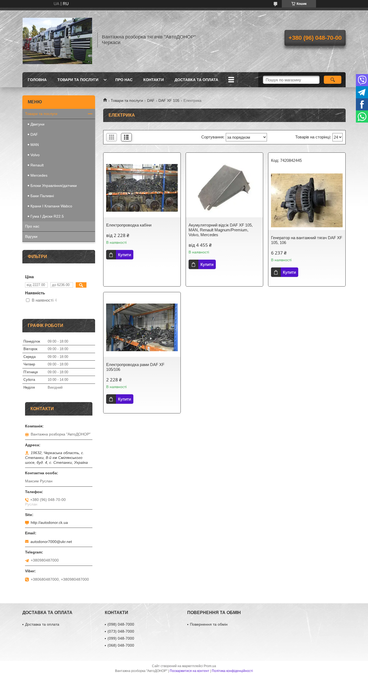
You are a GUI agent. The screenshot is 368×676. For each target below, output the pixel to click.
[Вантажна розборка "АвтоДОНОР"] (57, 40)
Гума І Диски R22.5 (47, 216)
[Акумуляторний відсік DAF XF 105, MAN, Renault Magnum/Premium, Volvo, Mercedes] (224, 187)
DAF (151, 100)
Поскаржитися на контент (189, 671)
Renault (37, 165)
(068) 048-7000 (120, 645)
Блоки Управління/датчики (53, 185)
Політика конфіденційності (232, 671)
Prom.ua (210, 666)
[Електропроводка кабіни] (142, 187)
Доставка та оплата (196, 80)
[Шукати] (332, 80)
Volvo (35, 155)
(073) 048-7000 (120, 631)
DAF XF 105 (168, 100)
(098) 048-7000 (120, 624)
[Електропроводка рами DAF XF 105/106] (142, 327)
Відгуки (31, 236)
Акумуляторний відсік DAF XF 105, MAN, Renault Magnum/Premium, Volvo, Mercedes (221, 230)
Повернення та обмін (209, 624)
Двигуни (37, 124)
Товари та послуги (77, 80)
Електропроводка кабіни (128, 225)
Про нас (124, 80)
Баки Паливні (42, 196)
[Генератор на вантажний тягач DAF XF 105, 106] (307, 200)
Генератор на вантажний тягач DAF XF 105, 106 (306, 240)
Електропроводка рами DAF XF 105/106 (135, 367)
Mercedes (38, 175)
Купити (124, 254)
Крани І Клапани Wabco (51, 206)
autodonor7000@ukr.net (51, 541)
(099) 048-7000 (120, 638)
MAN (34, 144)
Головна (37, 80)
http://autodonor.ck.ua (49, 522)
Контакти (153, 80)
